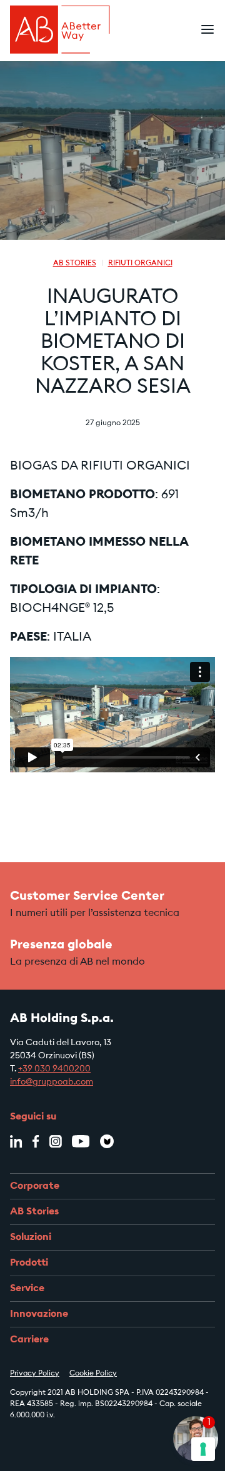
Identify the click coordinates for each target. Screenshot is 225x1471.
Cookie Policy (93, 1373)
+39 (26, 1069)
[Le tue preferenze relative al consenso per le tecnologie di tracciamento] (203, 1449)
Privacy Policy (34, 1373)
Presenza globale (61, 945)
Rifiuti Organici (140, 263)
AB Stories (74, 263)
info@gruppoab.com (51, 1082)
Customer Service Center (87, 896)
